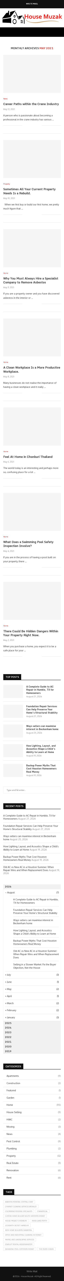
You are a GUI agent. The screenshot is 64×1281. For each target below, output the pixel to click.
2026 (8, 886)
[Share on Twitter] (32, 125)
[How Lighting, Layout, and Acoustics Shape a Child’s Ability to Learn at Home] (13, 750)
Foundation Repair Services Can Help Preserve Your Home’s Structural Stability (42, 709)
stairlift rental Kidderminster (18, 1244)
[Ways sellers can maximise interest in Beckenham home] (13, 730)
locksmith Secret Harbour (17, 1225)
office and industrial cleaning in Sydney (23, 1235)
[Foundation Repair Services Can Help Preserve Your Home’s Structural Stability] (13, 711)
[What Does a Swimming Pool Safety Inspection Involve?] (32, 512)
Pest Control (34, 1141)
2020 (8, 1046)
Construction (34, 1083)
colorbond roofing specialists (18, 1211)
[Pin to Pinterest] (36, 125)
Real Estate (34, 1163)
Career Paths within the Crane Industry (31, 103)
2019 (8, 1051)
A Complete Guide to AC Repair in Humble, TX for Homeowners (40, 690)
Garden (34, 1097)
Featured (34, 1090)
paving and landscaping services (19, 1240)
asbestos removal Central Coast (19, 1202)
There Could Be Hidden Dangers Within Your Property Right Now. (30, 633)
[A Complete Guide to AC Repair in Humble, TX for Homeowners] (13, 691)
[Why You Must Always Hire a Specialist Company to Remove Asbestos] (32, 248)
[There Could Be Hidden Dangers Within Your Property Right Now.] (32, 601)
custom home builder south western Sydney (25, 1216)
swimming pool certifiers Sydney (19, 1249)
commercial (42, 1211)
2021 (8, 1042)
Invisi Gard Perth (39, 1221)
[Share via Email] (39, 125)
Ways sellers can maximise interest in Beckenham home (42, 727)
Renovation (34, 1170)
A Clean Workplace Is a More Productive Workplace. (31, 369)
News (34, 1134)
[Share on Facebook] (29, 125)
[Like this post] (25, 125)
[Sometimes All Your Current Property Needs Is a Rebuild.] (32, 159)
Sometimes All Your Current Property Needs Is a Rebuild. (29, 191)
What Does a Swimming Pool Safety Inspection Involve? (28, 543)
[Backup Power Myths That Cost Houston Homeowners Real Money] (13, 770)
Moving (34, 1126)
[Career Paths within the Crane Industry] (32, 74)
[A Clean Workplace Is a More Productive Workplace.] (32, 337)
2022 (8, 1037)
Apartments (34, 1075)
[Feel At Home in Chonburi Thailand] (32, 426)
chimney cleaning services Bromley (21, 1207)
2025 (8, 1023)
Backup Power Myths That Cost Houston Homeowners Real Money (41, 768)
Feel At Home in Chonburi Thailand (28, 456)
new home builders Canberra (18, 1230)
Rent (34, 1177)
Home (34, 1104)
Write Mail (32, 3)
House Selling (34, 1112)
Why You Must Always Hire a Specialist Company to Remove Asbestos (30, 280)
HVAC (34, 1119)
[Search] (60, 32)
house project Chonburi (16, 1221)
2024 (8, 1028)
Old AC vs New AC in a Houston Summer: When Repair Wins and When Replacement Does (36, 954)
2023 (8, 1032)
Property (34, 1155)
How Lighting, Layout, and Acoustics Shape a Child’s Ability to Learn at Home (41, 749)
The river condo (46, 1249)
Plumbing (34, 1148)
